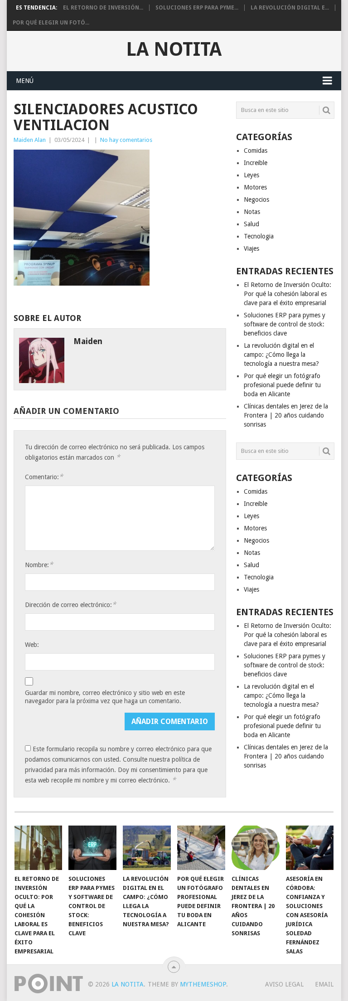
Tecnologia (259, 236)
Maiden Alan (30, 139)
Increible (255, 162)
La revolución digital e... (290, 8)
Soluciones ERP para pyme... (196, 8)
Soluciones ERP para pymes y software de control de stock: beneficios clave (284, 324)
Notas (252, 211)
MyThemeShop (203, 984)
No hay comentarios (126, 139)
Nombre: (39, 564)
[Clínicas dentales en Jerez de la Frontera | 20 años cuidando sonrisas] (256, 848)
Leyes (251, 175)
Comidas (255, 150)
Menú (25, 80)
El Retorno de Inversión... (103, 8)
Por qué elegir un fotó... (51, 22)
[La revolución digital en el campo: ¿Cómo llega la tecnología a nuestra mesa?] (147, 848)
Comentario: (44, 476)
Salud (251, 224)
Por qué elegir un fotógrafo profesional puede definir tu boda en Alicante (282, 385)
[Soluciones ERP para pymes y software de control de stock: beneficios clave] (92, 848)
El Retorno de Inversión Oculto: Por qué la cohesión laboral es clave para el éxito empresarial (287, 293)
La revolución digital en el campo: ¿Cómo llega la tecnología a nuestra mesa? (281, 354)
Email (324, 984)
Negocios (256, 199)
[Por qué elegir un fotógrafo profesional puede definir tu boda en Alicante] (201, 848)
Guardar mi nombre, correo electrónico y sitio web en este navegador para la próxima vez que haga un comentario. (105, 697)
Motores (255, 187)
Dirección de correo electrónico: (70, 604)
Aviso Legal (284, 984)
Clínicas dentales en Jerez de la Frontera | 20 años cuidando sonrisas (286, 415)
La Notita (174, 49)
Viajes (251, 248)
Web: (32, 644)
